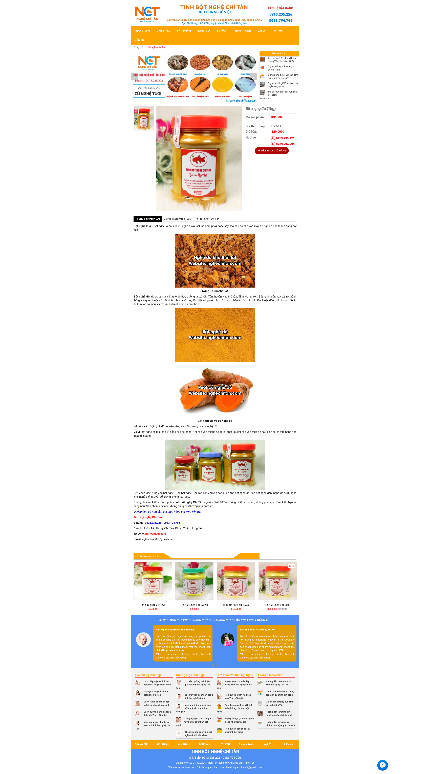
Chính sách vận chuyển (178, 219)
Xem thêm (265, 98)
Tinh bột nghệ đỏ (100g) (152, 604)
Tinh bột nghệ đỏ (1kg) (277, 604)
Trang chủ (138, 47)
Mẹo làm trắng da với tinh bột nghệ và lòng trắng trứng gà (193, 708)
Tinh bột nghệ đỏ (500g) (236, 604)
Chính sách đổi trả (207, 219)
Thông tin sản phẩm (148, 219)
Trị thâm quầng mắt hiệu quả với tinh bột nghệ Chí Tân (193, 684)
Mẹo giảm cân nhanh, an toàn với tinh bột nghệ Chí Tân (152, 725)
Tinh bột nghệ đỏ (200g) (194, 604)
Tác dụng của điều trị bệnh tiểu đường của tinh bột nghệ (234, 708)
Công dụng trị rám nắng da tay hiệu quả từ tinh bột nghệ (194, 721)
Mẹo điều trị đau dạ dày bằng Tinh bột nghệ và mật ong (234, 684)
